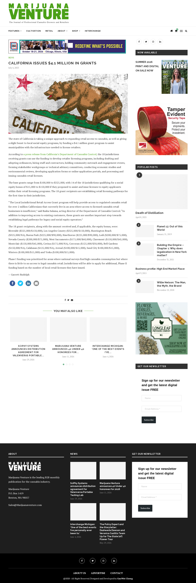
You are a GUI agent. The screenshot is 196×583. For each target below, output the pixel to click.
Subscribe (149, 420)
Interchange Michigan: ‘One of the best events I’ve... (108, 349)
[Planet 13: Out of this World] (145, 231)
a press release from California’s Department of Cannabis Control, (60, 154)
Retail (49, 31)
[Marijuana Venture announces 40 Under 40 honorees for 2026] (113, 470)
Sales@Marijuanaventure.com (25, 505)
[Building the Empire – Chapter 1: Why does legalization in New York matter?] (145, 249)
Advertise (98, 573)
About (61, 31)
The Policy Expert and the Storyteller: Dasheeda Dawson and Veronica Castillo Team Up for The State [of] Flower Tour (112, 532)
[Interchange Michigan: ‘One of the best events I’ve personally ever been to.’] (83, 512)
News (11, 58)
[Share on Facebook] (12, 285)
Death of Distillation (149, 212)
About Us (79, 573)
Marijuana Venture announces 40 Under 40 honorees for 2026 (113, 486)
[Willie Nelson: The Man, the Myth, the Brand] (145, 287)
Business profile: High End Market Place (160, 268)
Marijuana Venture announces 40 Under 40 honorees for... (68, 349)
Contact (116, 573)
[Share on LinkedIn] (28, 285)
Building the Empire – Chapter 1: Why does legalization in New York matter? (172, 250)
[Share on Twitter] (20, 285)
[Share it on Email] (36, 285)
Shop (75, 31)
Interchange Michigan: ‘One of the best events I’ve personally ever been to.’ (83, 529)
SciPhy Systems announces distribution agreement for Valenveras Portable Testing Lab (83, 489)
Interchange (93, 31)
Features (13, 31)
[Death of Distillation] (162, 191)
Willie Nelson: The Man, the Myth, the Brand (171, 284)
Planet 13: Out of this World (170, 228)
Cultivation (33, 31)
